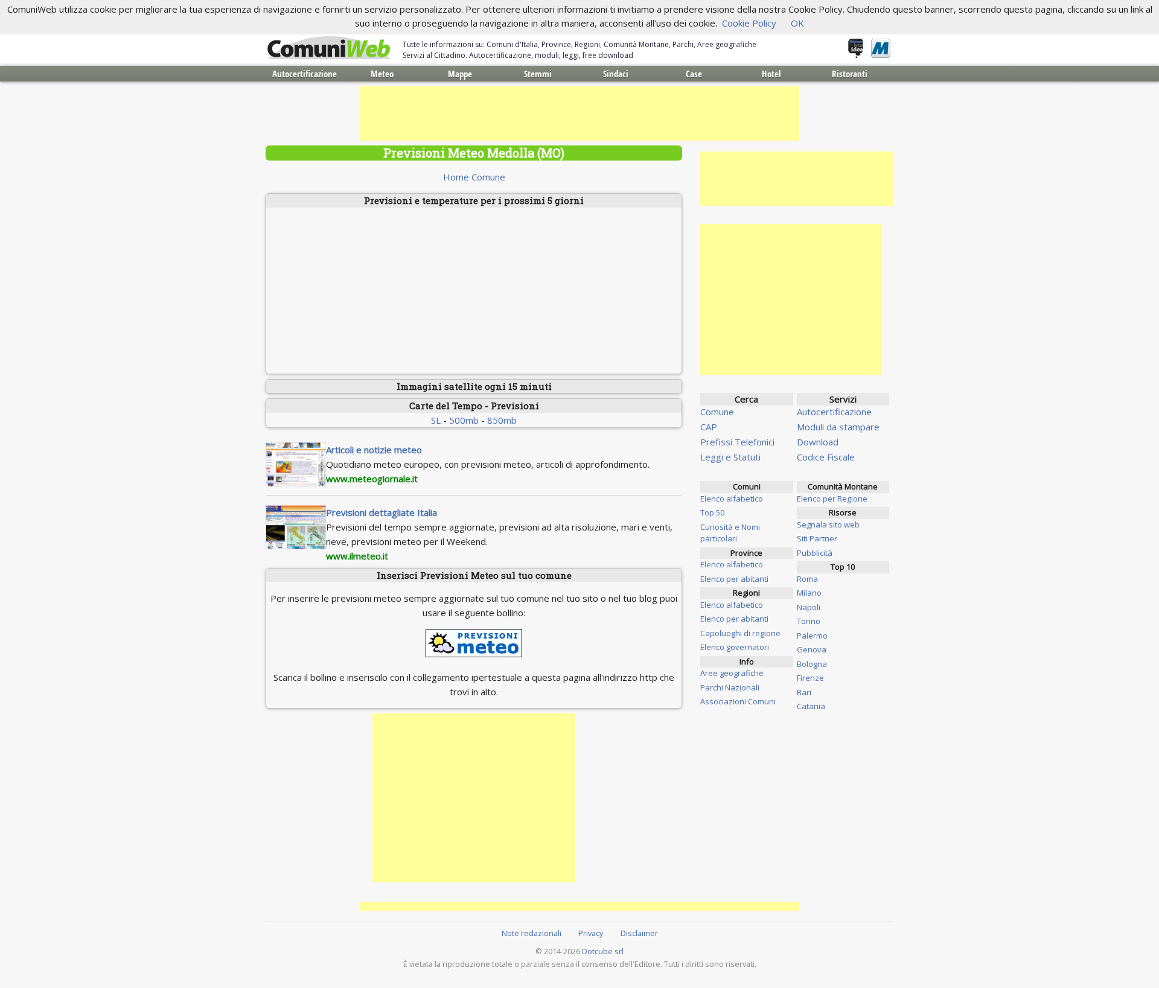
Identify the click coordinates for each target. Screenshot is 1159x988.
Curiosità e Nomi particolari (730, 532)
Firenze (810, 677)
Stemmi (538, 74)
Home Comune (474, 177)
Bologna (812, 663)
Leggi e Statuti (730, 457)
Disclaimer (639, 933)
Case (694, 74)
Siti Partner (817, 538)
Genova (811, 649)
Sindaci (615, 74)
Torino (808, 621)
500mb (464, 420)
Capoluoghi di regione (740, 633)
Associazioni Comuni (738, 701)
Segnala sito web (828, 524)
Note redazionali (531, 933)
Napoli (808, 607)
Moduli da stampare (838, 427)
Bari (804, 692)
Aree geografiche (732, 673)
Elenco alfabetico (731, 498)
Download (817, 442)
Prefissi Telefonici (737, 442)
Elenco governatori (734, 647)
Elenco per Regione (832, 498)
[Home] (329, 48)
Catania (811, 706)
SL (436, 420)
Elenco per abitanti (734, 578)
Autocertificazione (304, 74)
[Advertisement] (579, 113)
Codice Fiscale (826, 457)
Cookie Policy (749, 23)
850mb (502, 420)
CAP (708, 427)
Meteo (382, 74)
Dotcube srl (603, 951)
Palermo (812, 635)
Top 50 (712, 512)
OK (797, 23)
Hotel (771, 74)
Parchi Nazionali (729, 687)
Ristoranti (849, 74)
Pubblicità (814, 552)
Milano (809, 592)
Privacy (590, 933)
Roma (807, 578)
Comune (717, 412)
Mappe (460, 74)
